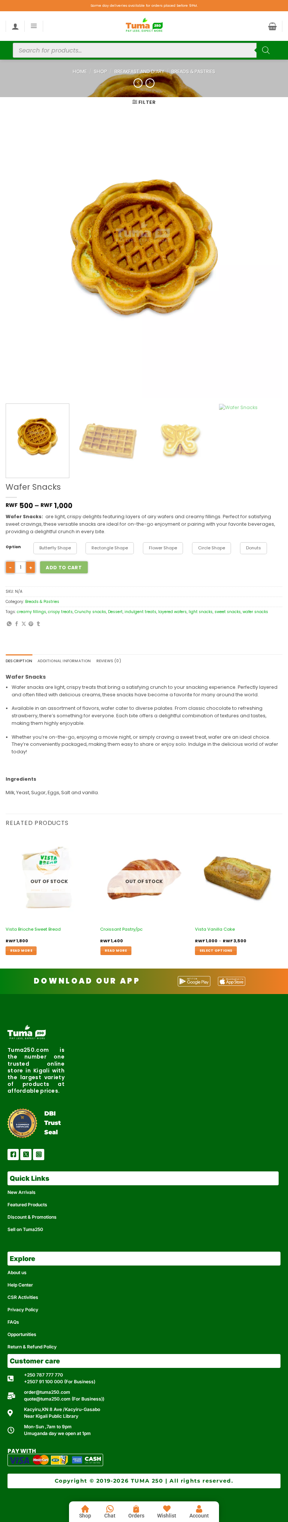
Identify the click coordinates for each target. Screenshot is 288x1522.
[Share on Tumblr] (38, 624)
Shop (100, 71)
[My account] (15, 26)
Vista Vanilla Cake (215, 929)
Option (13, 547)
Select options (216, 950)
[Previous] (20, 260)
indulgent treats (140, 611)
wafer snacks (255, 611)
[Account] (199, 1509)
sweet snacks (227, 611)
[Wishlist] (167, 1509)
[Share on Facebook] (16, 624)
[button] (34, 26)
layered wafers (172, 611)
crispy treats (60, 611)
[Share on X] (23, 624)
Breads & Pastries (193, 71)
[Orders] (136, 1509)
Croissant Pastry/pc (121, 929)
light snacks (201, 611)
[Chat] (109, 1509)
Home (80, 71)
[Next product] (138, 83)
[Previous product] (150, 83)
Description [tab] (19, 660)
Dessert (115, 611)
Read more (21, 950)
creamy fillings (31, 611)
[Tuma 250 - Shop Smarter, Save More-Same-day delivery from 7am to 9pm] (144, 26)
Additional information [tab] (64, 660)
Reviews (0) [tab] (108, 660)
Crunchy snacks (90, 611)
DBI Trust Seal (52, 1123)
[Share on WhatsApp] (9, 624)
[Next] (267, 260)
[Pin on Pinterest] (30, 624)
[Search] (265, 50)
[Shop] (85, 1509)
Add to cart (64, 567)
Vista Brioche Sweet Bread (33, 929)
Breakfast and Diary (139, 71)
